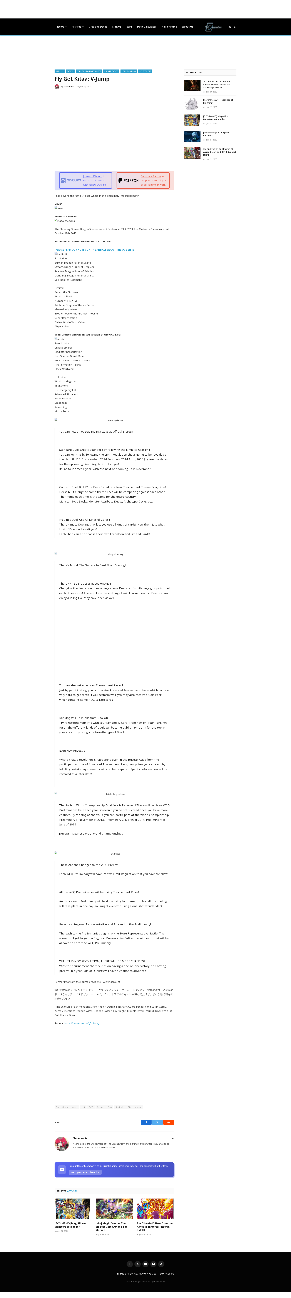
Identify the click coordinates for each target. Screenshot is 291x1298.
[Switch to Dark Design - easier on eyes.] (234, 27)
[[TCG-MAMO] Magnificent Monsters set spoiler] (73, 1209)
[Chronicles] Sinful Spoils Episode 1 (216, 134)
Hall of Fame (169, 26)
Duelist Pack (62, 1107)
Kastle (75, 1107)
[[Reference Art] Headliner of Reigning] (192, 104)
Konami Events (111, 71)
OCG (91, 1107)
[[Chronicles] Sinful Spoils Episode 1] (192, 136)
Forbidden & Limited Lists (89, 71)
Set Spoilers (145, 71)
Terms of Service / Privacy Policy (136, 1273)
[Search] (230, 26)
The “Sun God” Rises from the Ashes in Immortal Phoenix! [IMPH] (155, 1227)
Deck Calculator (146, 26)
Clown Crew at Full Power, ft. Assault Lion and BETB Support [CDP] (219, 151)
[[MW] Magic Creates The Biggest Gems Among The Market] (114, 1209)
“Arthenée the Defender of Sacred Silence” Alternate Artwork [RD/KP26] (217, 84)
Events (70, 71)
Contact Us (167, 1273)
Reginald (120, 1107)
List (83, 1107)
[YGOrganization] (213, 26)
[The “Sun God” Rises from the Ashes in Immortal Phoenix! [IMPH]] (155, 1209)
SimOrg (117, 26)
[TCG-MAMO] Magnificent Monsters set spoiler (70, 1225)
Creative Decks (98, 26)
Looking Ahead (129, 71)
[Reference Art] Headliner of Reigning (218, 101)
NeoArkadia (69, 86)
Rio (129, 1107)
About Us (187, 26)
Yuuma (138, 1107)
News (60, 26)
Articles (76, 26)
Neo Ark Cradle (107, 1147)
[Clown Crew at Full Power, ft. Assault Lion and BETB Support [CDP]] (192, 153)
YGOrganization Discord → (85, 1172)
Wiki (129, 26)
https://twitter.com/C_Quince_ (81, 1023)
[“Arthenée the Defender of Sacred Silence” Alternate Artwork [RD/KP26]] (192, 85)
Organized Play (104, 1107)
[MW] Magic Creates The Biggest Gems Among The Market (111, 1227)
